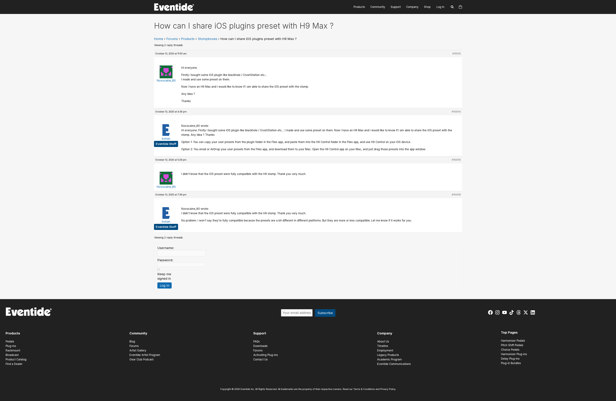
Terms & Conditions (364, 389)
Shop (427, 7)
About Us (383, 341)
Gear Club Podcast (141, 359)
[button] (452, 7)
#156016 (456, 159)
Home (158, 39)
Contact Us (260, 359)
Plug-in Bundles (511, 363)
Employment (385, 350)
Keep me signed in (164, 276)
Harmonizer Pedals (513, 340)
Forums (172, 39)
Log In (440, 7)
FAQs (256, 341)
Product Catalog (16, 359)
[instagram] (498, 312)
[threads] (519, 312)
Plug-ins (11, 346)
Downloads (260, 346)
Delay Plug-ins (510, 358)
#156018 (456, 194)
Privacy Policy (387, 389)
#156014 (456, 111)
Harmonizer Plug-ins (514, 354)
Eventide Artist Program (144, 355)
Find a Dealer (14, 364)
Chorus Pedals (510, 349)
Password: (165, 260)
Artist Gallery (137, 350)
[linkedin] (533, 312)
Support (396, 7)
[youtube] (505, 312)
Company (412, 7)
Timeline (382, 346)
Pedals (10, 341)
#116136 (456, 53)
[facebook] (491, 312)
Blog (132, 341)
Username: (165, 248)
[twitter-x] (526, 312)
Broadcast (12, 355)
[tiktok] (512, 312)
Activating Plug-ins (265, 355)
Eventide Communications (394, 364)
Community (377, 7)
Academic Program (389, 359)
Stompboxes (207, 39)
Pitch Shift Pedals (512, 345)
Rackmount (13, 350)
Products (359, 7)
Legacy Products (388, 355)
